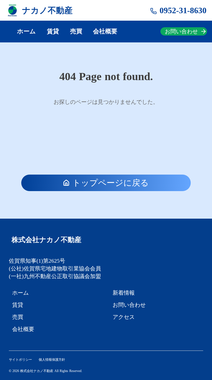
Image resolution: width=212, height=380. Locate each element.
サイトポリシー (20, 360)
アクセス (124, 317)
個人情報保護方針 (52, 360)
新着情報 (124, 292)
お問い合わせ (129, 305)
